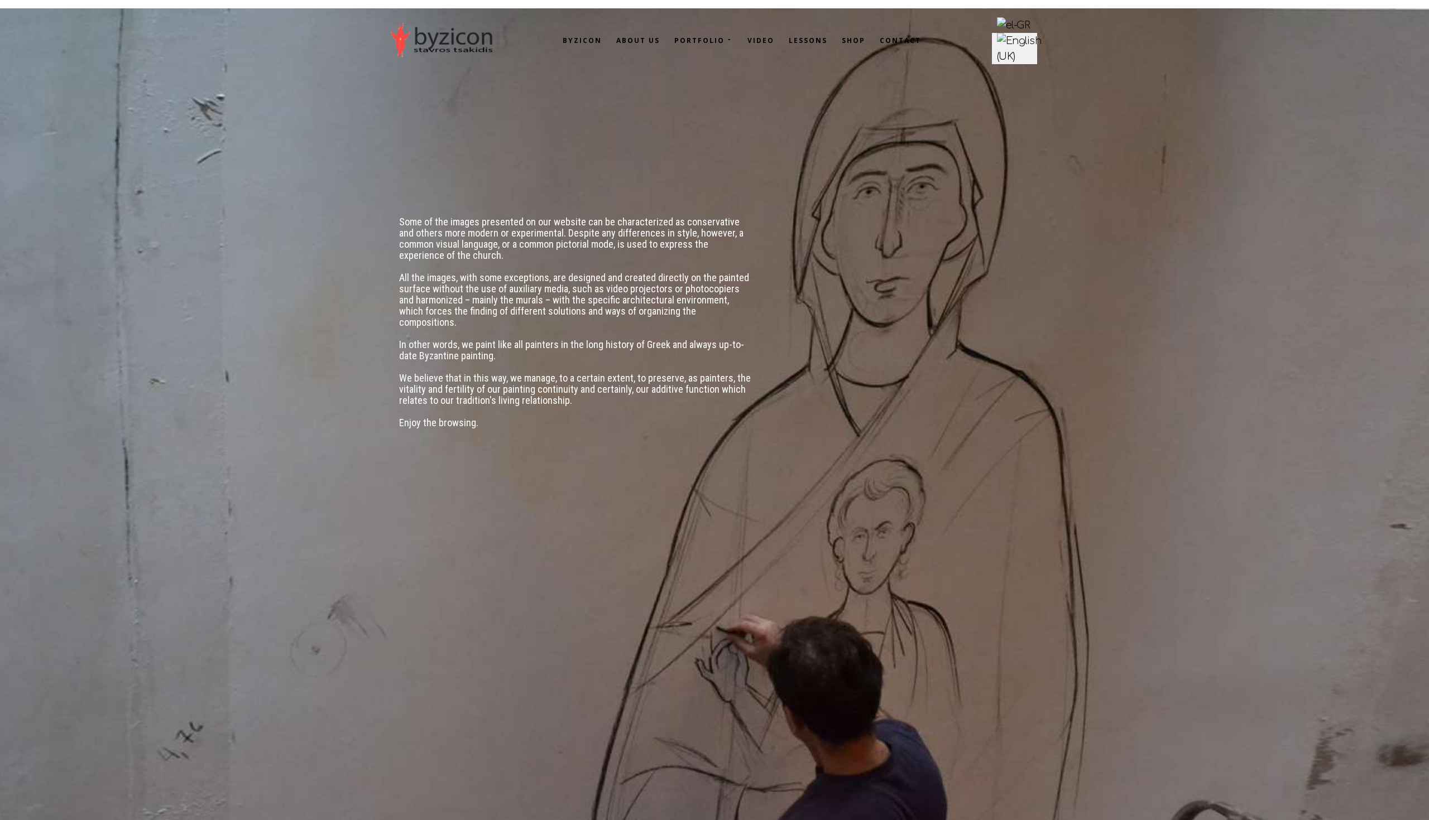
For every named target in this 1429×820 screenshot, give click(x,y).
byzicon (582, 40)
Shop (853, 40)
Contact (900, 40)
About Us (638, 40)
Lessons (808, 40)
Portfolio (699, 40)
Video (760, 40)
